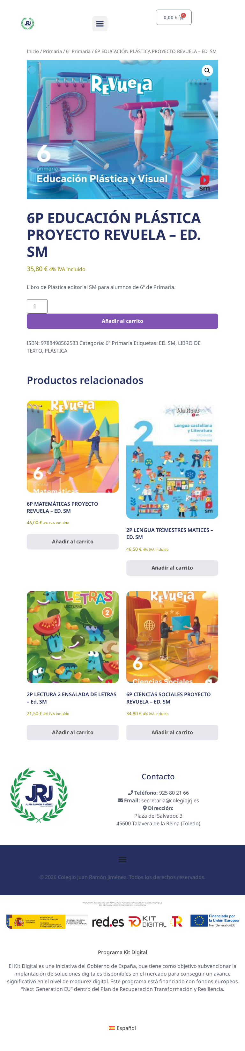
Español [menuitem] (126, 1028)
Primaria (52, 51)
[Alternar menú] (122, 859)
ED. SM (167, 342)
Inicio (33, 51)
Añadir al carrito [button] (72, 541)
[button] (100, 23)
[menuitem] (122, 1028)
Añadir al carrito (122, 320)
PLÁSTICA (56, 350)
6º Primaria (78, 51)
